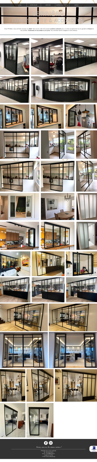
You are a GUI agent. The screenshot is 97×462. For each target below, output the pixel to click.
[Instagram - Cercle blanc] (51, 443)
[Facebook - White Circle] (46, 443)
